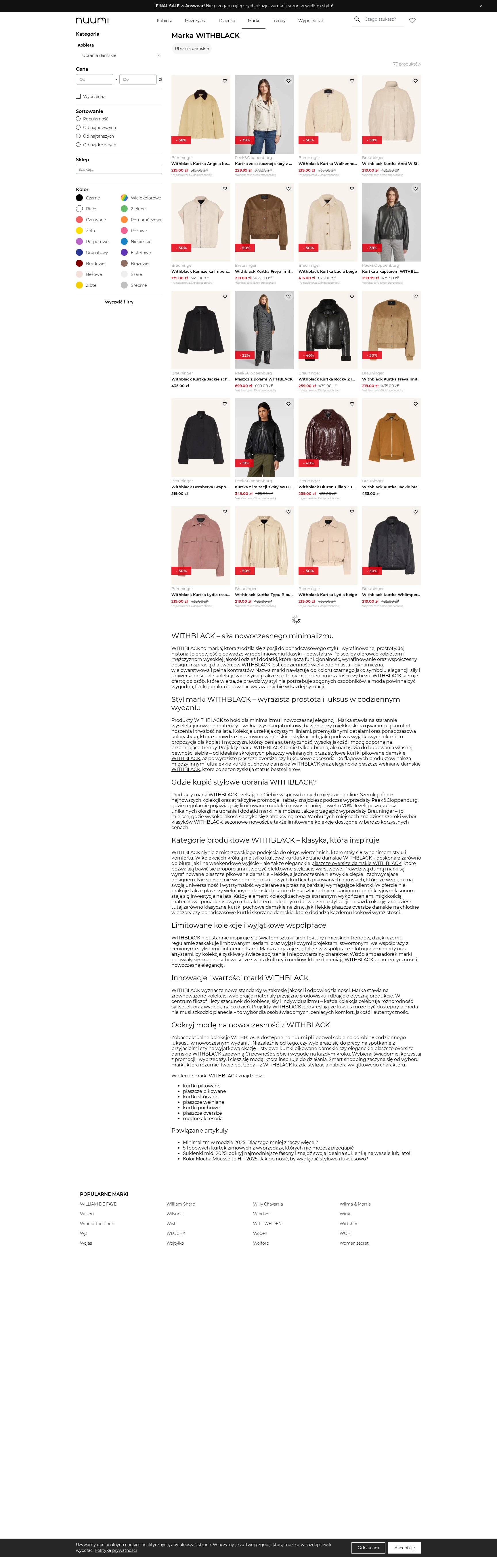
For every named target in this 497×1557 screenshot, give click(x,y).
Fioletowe (141, 252)
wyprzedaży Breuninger (366, 811)
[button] (244, 6)
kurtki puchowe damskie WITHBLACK (276, 764)
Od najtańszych (98, 136)
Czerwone (96, 219)
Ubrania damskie (192, 48)
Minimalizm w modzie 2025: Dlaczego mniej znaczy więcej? (250, 1142)
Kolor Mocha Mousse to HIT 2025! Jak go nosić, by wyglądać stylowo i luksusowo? (275, 1159)
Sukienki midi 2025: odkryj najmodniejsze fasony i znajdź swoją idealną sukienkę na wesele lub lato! (296, 1153)
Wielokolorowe (146, 198)
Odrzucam (368, 1547)
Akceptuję (405, 1547)
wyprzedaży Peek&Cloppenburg (380, 800)
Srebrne (139, 285)
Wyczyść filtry (119, 302)
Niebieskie (141, 241)
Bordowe (95, 263)
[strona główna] (102, 20)
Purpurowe (97, 241)
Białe (91, 209)
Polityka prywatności (116, 1550)
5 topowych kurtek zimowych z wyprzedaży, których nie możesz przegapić (268, 1148)
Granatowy (97, 252)
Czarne (93, 198)
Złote (91, 285)
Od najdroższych (99, 144)
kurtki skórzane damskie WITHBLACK (328, 858)
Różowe (139, 230)
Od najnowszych (99, 127)
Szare (136, 274)
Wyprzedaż (94, 96)
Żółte (91, 230)
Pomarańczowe (146, 219)
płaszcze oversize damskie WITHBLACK (356, 863)
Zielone (138, 209)
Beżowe (94, 274)
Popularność (95, 119)
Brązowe (139, 263)
